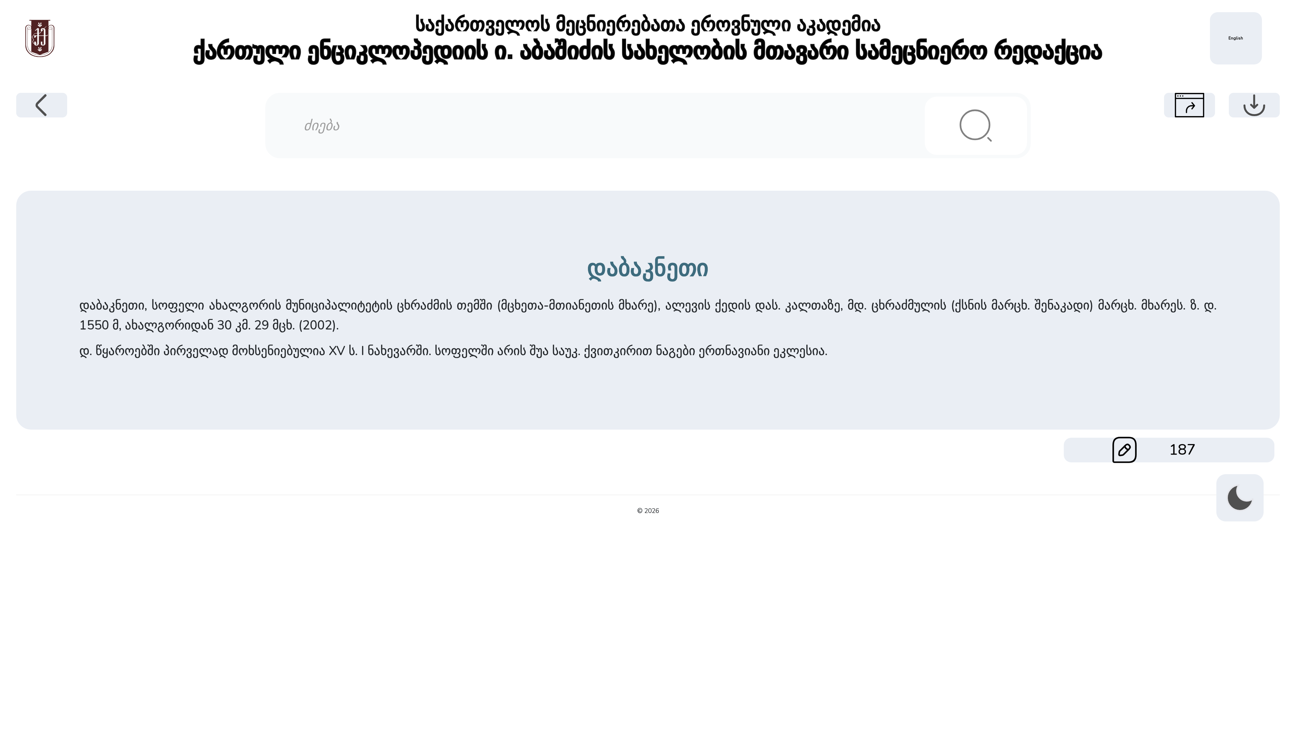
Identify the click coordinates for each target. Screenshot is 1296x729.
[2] (976, 126)
